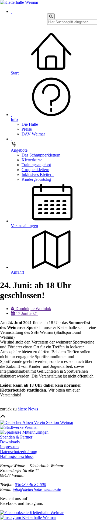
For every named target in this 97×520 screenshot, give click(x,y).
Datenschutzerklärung (18, 451)
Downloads (10, 442)
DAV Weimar (33, 134)
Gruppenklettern (35, 169)
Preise (27, 129)
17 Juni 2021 (26, 313)
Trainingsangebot (36, 164)
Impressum (9, 446)
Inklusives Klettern (38, 174)
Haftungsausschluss (16, 456)
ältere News (28, 409)
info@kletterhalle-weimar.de (37, 489)
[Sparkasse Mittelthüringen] (24, 432)
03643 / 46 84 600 (30, 484)
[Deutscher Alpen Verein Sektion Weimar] (36, 422)
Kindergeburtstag (36, 179)
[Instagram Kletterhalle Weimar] (28, 517)
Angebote (19, 150)
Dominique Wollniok (32, 308)
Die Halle (30, 124)
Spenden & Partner (16, 437)
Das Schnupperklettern (41, 155)
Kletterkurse (32, 160)
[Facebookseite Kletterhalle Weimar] (32, 512)
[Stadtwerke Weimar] (19, 427)
